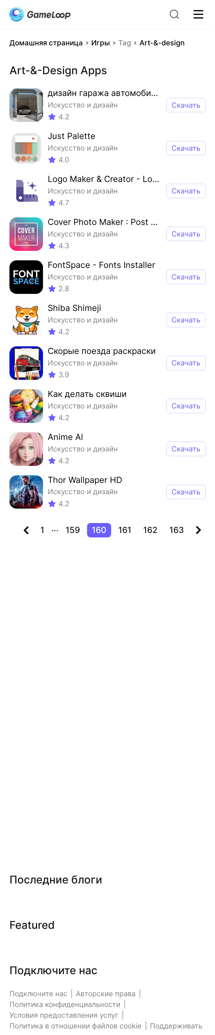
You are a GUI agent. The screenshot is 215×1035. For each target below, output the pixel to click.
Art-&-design (162, 43)
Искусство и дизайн (83, 105)
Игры (100, 43)
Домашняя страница (46, 43)
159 (73, 530)
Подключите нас (38, 993)
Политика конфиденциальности (64, 1004)
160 (99, 530)
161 (124, 530)
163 (176, 530)
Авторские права (106, 993)
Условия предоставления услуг (64, 1015)
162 (150, 530)
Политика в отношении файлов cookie (75, 1026)
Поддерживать (176, 1026)
